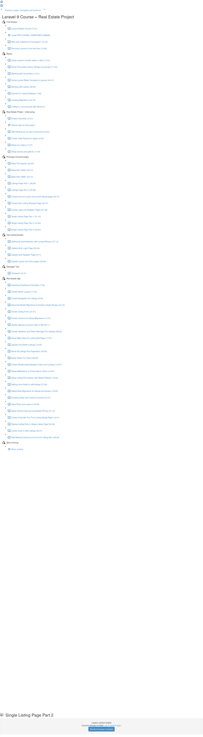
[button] (1, 2)
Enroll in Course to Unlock (101, 729)
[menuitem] (1, 6)
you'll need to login (113, 725)
